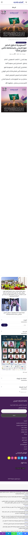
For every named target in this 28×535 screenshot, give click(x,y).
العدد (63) (25, 372)
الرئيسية (24, 39)
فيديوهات (25, 442)
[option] (14, 125)
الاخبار (20, 39)
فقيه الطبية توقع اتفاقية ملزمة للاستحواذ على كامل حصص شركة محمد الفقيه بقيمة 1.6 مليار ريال (15, 512)
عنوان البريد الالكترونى (22, 408)
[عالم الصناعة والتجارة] (18, 2)
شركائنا (25, 434)
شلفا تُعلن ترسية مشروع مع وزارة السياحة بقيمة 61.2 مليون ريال (15, 521)
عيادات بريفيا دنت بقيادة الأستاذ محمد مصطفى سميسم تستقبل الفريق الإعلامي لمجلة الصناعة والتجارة (15, 128)
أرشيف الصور (24, 440)
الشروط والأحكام (23, 444)
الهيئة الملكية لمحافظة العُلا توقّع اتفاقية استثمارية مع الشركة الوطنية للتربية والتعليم (14, 497)
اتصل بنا (25, 449)
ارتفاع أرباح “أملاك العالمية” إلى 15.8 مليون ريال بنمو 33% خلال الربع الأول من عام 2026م (15, 508)
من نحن (25, 447)
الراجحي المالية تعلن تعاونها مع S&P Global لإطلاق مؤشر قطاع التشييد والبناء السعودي (15, 527)
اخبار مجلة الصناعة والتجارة (13, 39)
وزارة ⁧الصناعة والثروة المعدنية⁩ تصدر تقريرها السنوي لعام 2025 (16, 524)
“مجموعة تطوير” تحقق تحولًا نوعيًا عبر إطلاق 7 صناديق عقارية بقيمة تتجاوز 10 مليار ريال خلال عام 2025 (14, 532)
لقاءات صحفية (24, 430)
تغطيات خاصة (24, 427)
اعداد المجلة (24, 438)
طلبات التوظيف (24, 432)
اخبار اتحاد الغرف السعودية (21, 425)
